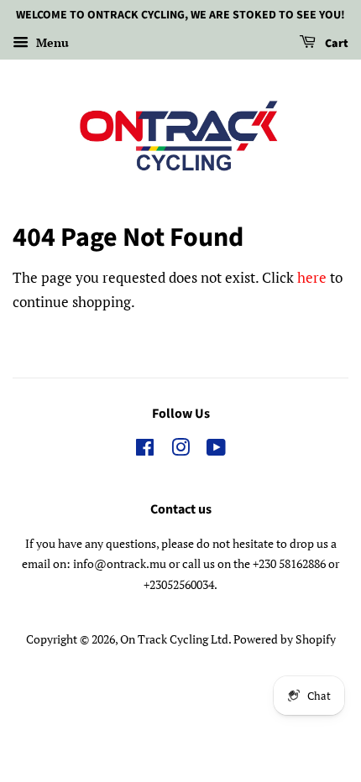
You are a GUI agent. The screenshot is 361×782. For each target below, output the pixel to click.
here (312, 277)
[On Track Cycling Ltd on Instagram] (180, 450)
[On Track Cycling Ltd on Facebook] (144, 450)
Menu (51, 42)
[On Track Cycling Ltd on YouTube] (216, 450)
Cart (335, 43)
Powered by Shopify (284, 639)
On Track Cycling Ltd (174, 639)
